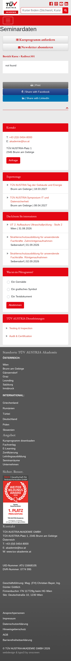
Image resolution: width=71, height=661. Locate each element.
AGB (5, 634)
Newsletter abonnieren (37, 47)
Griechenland (10, 402)
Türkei (6, 413)
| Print (36, 85)
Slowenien (9, 429)
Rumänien (9, 408)
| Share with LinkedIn (36, 98)
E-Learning (9, 448)
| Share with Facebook (36, 91)
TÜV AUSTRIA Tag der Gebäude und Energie (36, 184)
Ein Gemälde (18, 281)
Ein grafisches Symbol (24, 289)
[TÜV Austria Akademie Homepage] (11, 7)
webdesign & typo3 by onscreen (21, 652)
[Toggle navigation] (8, 20)
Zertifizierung (10, 452)
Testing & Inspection (20, 328)
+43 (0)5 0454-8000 (20, 137)
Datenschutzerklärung (15, 623)
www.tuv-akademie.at (19, 551)
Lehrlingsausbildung (14, 456)
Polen (6, 424)
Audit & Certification (20, 336)
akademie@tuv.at (19, 141)
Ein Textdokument (21, 296)
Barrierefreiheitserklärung (17, 640)
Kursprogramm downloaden (19, 440)
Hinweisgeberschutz (14, 629)
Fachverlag (9, 444)
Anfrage (13, 160)
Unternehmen (11, 464)
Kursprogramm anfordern (37, 39)
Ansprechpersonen (14, 612)
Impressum (9, 618)
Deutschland (10, 419)
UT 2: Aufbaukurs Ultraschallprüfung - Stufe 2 (36, 224)
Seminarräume (11, 460)
